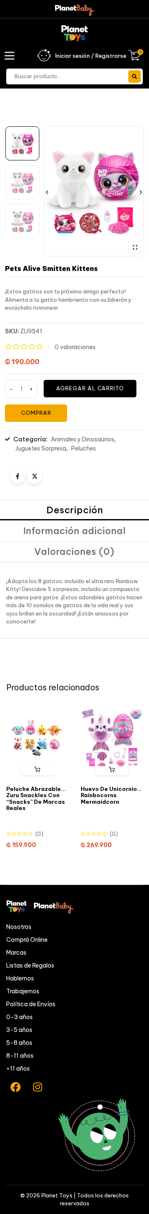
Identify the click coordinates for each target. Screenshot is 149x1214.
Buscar (134, 76)
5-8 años (19, 1043)
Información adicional (74, 531)
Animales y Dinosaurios (82, 439)
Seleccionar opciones (37, 770)
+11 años (18, 1068)
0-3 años (19, 1017)
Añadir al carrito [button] (112, 770)
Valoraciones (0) (74, 551)
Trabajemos (22, 991)
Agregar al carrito (90, 388)
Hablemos (20, 978)
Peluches (83, 448)
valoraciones (75, 347)
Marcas (16, 952)
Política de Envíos (30, 1004)
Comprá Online (27, 939)
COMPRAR (36, 412)
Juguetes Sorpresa (40, 448)
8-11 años (20, 1055)
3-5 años (19, 1030)
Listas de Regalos (30, 965)
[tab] (74, 510)
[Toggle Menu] (11, 55)
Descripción (74, 510)
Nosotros (18, 927)
